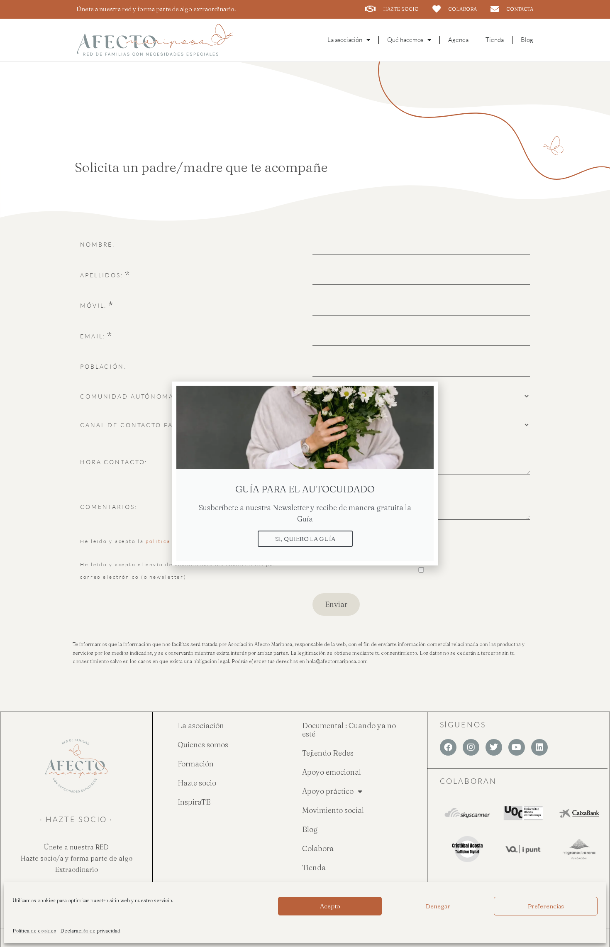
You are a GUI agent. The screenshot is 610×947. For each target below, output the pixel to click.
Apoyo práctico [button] (328, 791)
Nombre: (97, 244)
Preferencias (546, 906)
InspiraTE (194, 802)
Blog (527, 40)
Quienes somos (203, 744)
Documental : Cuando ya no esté (349, 730)
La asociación (201, 725)
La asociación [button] (344, 40)
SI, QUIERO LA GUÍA (305, 539)
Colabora (318, 848)
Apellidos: (101, 275)
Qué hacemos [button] (405, 40)
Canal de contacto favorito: (141, 424)
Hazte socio (197, 783)
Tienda (495, 40)
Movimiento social (333, 810)
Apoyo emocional (331, 772)
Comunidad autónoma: (128, 396)
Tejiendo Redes (328, 753)
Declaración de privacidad (90, 930)
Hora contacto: (113, 461)
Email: (92, 336)
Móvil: (93, 305)
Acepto (330, 906)
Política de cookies (34, 930)
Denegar (438, 906)
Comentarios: (108, 506)
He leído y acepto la (148, 541)
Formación (196, 763)
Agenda (458, 40)
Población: (103, 366)
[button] (426, 393)
